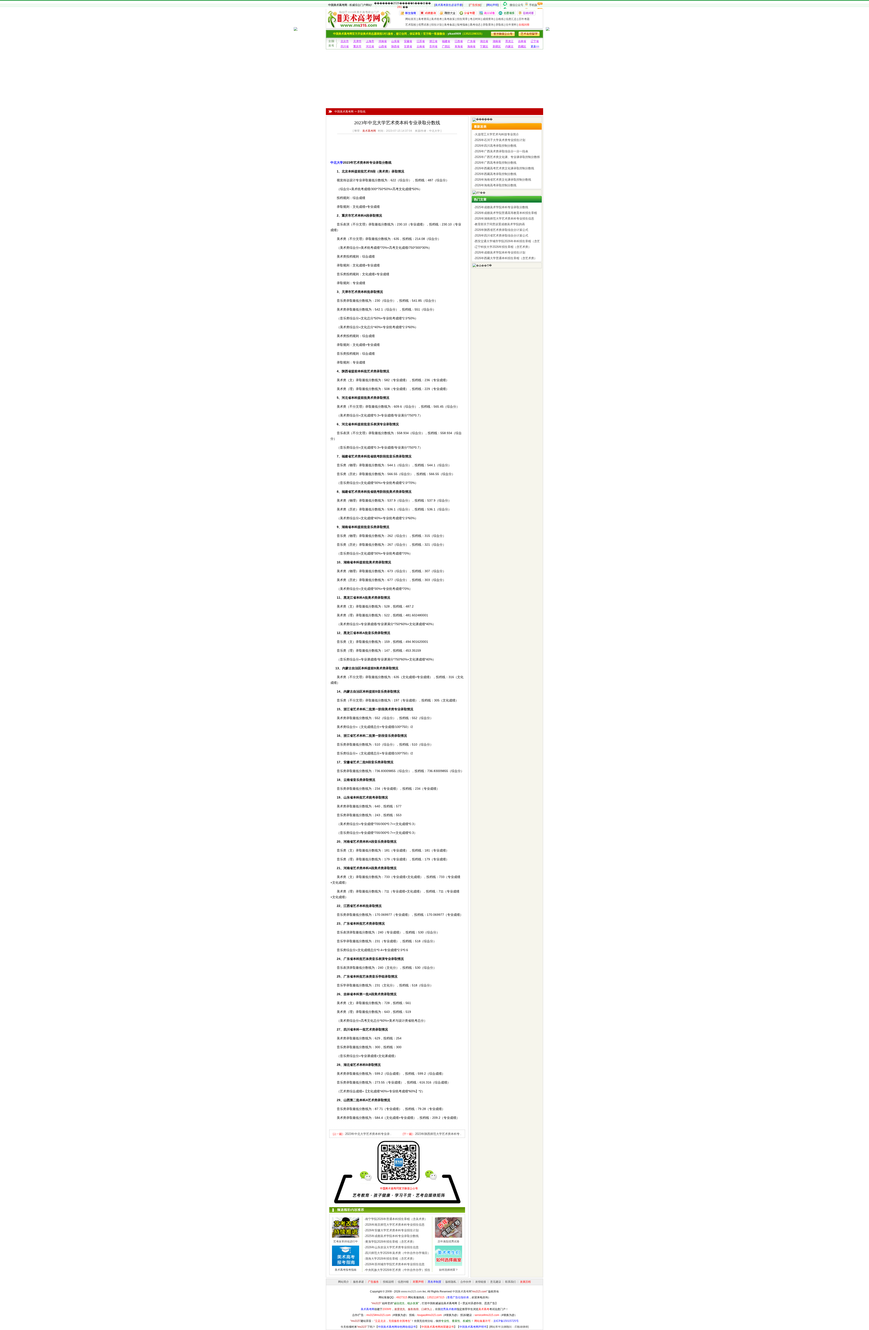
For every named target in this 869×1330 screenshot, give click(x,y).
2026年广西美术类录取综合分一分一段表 (501, 151)
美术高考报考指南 (345, 1269)
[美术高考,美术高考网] (359, 26)
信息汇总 (511, 19)
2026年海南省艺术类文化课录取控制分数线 (503, 179)
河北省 (370, 46)
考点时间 (475, 19)
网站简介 (343, 1281)
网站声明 (492, 5)
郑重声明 (418, 1281)
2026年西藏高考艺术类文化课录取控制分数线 (504, 168)
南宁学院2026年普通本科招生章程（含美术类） (396, 1219)
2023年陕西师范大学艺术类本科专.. (438, 1134)
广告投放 (475, 5)
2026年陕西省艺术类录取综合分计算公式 (501, 230)
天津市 (357, 41)
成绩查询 (488, 19)
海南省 (471, 46)
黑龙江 (509, 41)
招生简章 (462, 19)
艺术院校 (410, 24)
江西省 (459, 41)
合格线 (500, 19)
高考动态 (475, 24)
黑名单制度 (434, 1281)
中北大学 (336, 162)
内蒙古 (509, 46)
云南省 (421, 46)
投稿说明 (388, 1281)
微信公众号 (516, 5)
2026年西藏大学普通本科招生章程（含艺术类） (506, 258)
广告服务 (373, 1281)
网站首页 (410, 19)
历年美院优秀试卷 (448, 1241)
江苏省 (421, 41)
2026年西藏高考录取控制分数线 (495, 174)
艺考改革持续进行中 (345, 1241)
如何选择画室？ (448, 1269)
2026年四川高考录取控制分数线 (495, 145)
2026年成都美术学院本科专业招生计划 (500, 252)
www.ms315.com (411, 1291)
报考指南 (462, 24)
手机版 (533, 5)
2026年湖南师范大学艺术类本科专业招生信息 (504, 218)
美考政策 (449, 19)
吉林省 (522, 41)
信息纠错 (403, 1281)
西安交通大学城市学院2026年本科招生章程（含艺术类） (512, 241)
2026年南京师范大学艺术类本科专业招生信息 (395, 1224)
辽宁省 (535, 41)
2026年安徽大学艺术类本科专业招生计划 (392, 1230)
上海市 (370, 41)
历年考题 (524, 19)
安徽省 (408, 41)
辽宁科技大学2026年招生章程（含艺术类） (503, 247)
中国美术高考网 (337, 5)
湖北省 (484, 41)
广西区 (446, 46)
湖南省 (497, 41)
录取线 (500, 24)
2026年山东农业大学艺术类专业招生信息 (392, 1247)
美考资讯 (423, 19)
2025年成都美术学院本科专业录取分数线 (392, 1236)
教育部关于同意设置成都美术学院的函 (500, 224)
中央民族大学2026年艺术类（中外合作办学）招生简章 (400, 1270)
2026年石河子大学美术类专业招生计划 (500, 140)
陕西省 (395, 46)
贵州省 (433, 46)
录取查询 (488, 24)
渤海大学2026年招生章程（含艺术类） (390, 1258)
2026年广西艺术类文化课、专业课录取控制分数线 (507, 157)
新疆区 (497, 46)
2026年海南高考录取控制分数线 (495, 185)
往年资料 (511, 24)
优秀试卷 (423, 24)
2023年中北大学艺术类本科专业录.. (368, 1134)
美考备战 (449, 24)
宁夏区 (484, 46)
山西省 (383, 46)
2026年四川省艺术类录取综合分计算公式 (501, 235)
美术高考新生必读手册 (448, 5)
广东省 (471, 41)
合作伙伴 (465, 1281)
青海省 (459, 46)
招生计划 (436, 24)
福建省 (446, 41)
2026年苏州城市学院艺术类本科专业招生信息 (395, 1264)
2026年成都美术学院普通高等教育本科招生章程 (506, 213)
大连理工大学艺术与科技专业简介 (497, 134)
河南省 (383, 41)
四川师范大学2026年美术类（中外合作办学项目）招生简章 (403, 1253)
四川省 (345, 46)
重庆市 (357, 46)
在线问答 (524, 24)
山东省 (395, 41)
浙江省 (433, 41)
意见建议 (495, 1281)
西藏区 (522, 46)
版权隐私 (450, 1281)
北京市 (345, 41)
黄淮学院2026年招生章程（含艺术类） (390, 1241)
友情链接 (480, 1281)
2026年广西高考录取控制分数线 (495, 162)
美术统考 (436, 19)
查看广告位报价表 (458, 1297)
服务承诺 (358, 1281)
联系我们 (510, 1281)
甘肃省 (408, 46)
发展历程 (525, 1281)
